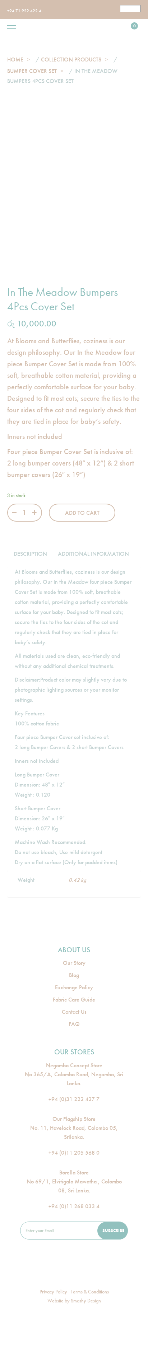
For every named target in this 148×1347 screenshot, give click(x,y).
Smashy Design (86, 1300)
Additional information (93, 554)
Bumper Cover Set (32, 71)
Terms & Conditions (90, 1291)
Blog (74, 975)
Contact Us (74, 1012)
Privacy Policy (53, 1291)
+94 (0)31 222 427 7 (74, 1099)
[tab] (30, 554)
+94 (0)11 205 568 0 (74, 1152)
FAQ (74, 1024)
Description (30, 554)
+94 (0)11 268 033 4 (74, 1206)
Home (15, 59)
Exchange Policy (74, 987)
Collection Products (71, 59)
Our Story (74, 963)
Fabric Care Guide (74, 999)
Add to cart (82, 513)
